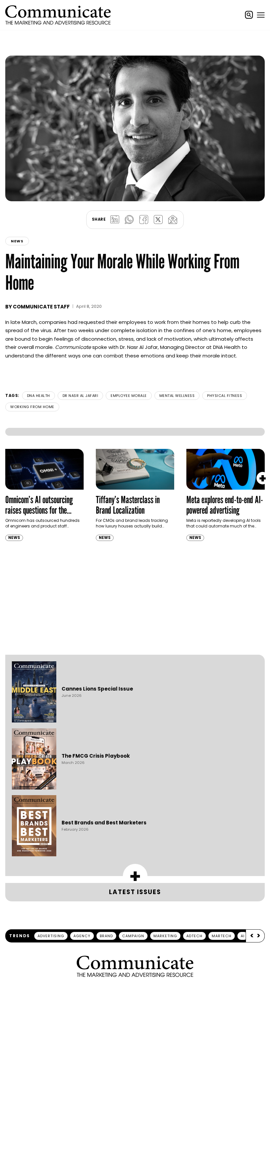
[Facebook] (143, 194)
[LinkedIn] (114, 194)
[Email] (172, 194)
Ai (243, 886)
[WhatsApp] (129, 194)
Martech (221, 886)
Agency (82, 886)
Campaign (133, 886)
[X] (158, 194)
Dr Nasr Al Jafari (80, 370)
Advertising (51, 886)
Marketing (165, 886)
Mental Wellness (177, 370)
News (17, 215)
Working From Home (32, 381)
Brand (106, 886)
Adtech (194, 886)
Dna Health (38, 370)
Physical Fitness (224, 370)
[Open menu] (261, 15)
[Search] (249, 15)
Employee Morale (129, 370)
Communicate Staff (41, 281)
